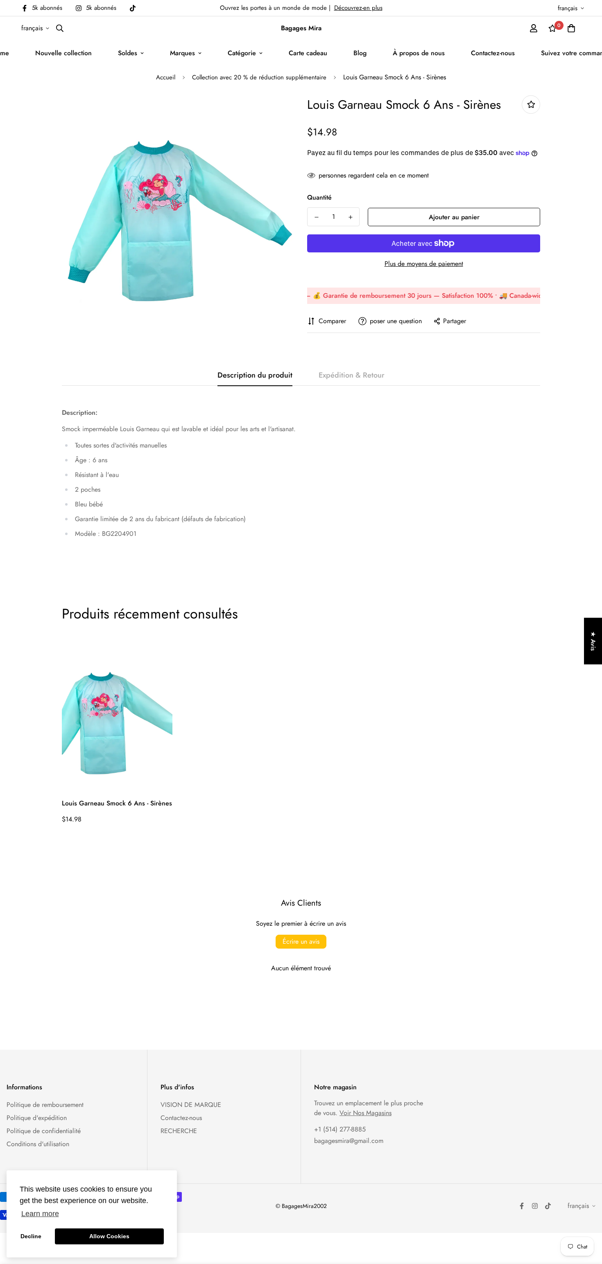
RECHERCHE (179, 1131)
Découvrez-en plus (358, 7)
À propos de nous (419, 53)
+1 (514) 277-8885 (340, 1129)
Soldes (127, 53)
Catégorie (242, 53)
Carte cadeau (308, 53)
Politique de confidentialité (44, 1131)
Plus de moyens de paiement (424, 263)
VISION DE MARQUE (191, 1104)
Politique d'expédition (37, 1117)
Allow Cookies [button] (109, 1236)
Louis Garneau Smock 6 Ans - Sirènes (117, 803)
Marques (182, 53)
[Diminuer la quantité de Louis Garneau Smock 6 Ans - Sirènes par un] (316, 217)
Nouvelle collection (63, 53)
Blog (360, 53)
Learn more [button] (40, 1214)
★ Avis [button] (593, 641)
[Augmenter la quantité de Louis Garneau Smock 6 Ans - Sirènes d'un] (350, 217)
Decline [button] (30, 1236)
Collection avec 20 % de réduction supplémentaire (259, 77)
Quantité (319, 197)
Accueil (165, 77)
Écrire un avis (301, 941)
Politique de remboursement (45, 1104)
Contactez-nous (493, 53)
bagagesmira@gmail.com (348, 1140)
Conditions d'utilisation (38, 1144)
